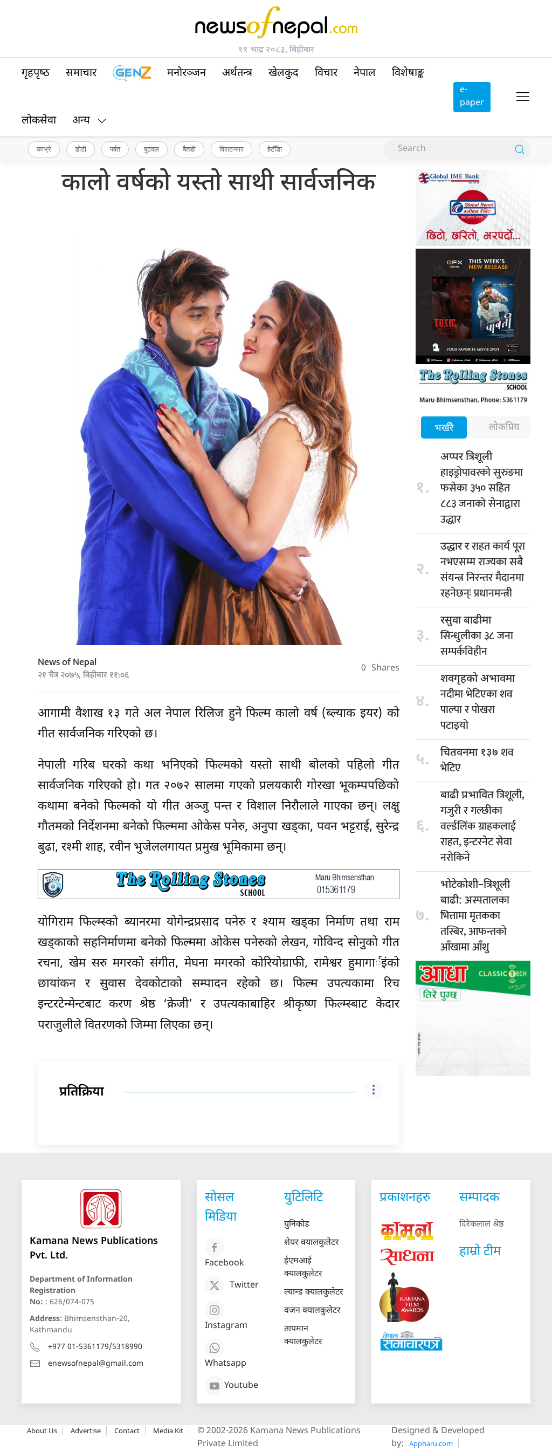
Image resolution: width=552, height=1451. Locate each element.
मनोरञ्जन (186, 73)
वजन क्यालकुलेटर (312, 1311)
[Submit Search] (519, 149)
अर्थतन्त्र (237, 73)
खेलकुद (283, 73)
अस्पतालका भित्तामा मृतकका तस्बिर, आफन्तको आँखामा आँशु (475, 917)
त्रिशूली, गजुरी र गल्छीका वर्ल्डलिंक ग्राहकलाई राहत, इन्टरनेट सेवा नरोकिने (482, 826)
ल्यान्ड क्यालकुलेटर (313, 1292)
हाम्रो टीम (480, 1252)
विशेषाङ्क (408, 73)
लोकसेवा (39, 121)
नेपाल (365, 73)
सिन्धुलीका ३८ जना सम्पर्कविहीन (476, 637)
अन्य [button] (81, 121)
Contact (127, 1430)
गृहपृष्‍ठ (36, 73)
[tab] (444, 429)
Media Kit (168, 1430)
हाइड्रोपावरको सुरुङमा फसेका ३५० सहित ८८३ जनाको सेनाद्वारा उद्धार (481, 489)
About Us (42, 1430)
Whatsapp (225, 1364)
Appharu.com (431, 1443)
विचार (326, 73)
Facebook (224, 1263)
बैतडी (189, 149)
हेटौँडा (274, 149)
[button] (522, 97)
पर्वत (115, 149)
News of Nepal (67, 662)
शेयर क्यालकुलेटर (311, 1243)
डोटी (80, 149)
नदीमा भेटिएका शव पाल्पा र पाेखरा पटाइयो (477, 703)
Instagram (226, 1326)
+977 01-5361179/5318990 (95, 1347)
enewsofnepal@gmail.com (95, 1364)
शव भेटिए (477, 760)
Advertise (86, 1430)
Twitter (244, 1285)
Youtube (241, 1386)
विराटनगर (231, 149)
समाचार (81, 73)
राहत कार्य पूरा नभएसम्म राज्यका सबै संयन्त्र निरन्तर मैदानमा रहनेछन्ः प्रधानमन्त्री (482, 570)
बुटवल (151, 149)
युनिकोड (296, 1224)
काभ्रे (44, 149)
